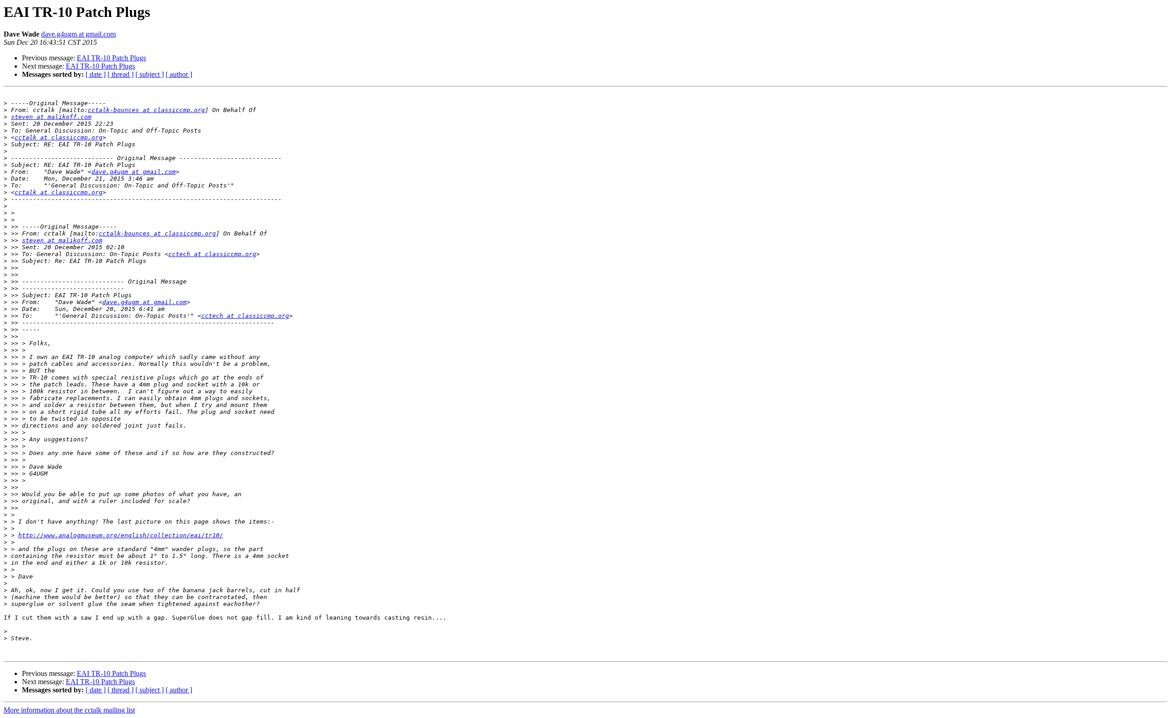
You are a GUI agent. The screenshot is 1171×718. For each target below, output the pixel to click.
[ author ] (179, 74)
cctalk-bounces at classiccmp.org (146, 110)
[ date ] (96, 74)
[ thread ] (120, 74)
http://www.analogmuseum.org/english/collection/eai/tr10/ (120, 535)
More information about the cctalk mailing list (69, 710)
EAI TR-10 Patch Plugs (111, 58)
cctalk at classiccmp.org (58, 137)
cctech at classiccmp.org (212, 254)
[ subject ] (149, 74)
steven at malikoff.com (51, 116)
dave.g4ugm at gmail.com (78, 34)
